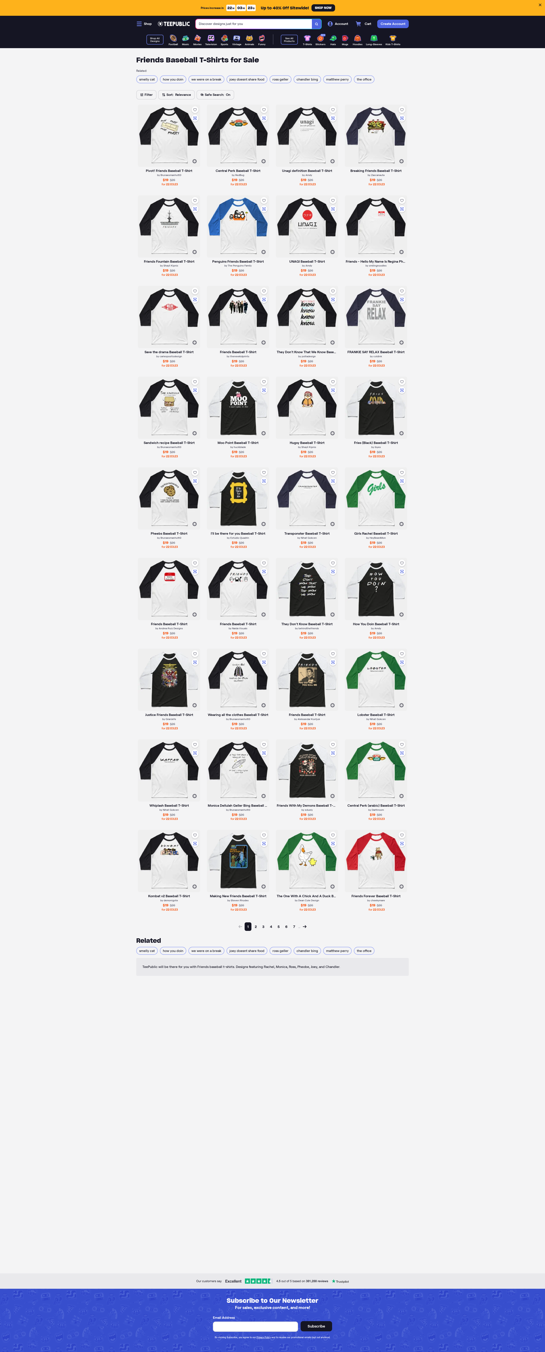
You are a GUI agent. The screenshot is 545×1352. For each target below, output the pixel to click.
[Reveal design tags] (194, 161)
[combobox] (254, 24)
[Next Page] (304, 926)
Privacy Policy (264, 1337)
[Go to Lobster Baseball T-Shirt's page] (376, 680)
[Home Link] (174, 23)
